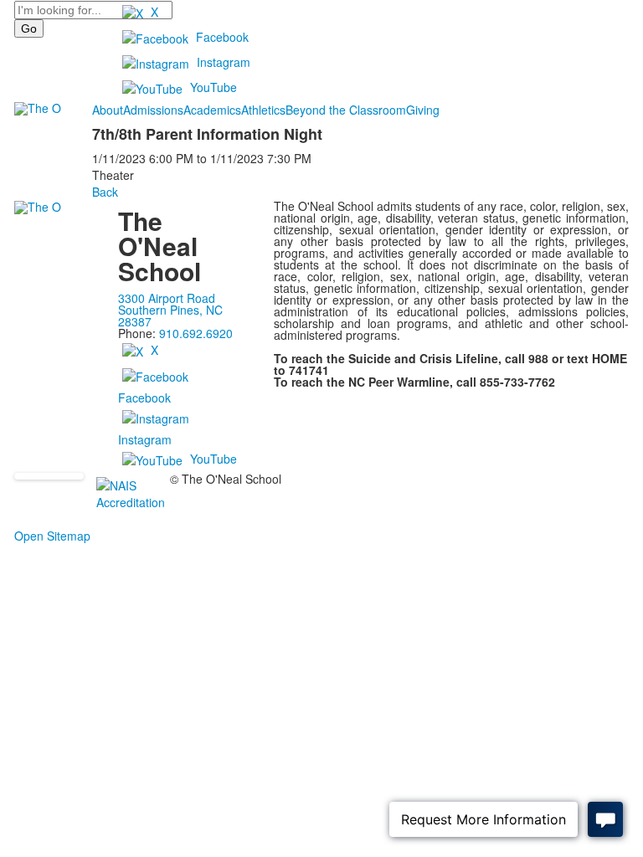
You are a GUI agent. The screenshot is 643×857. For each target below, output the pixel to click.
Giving (423, 109)
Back (105, 191)
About (107, 109)
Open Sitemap (52, 535)
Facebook (222, 36)
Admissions (153, 109)
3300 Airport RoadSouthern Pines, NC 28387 (170, 310)
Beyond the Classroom (345, 109)
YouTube (213, 87)
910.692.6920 (196, 333)
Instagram (223, 62)
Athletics (263, 109)
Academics (212, 109)
